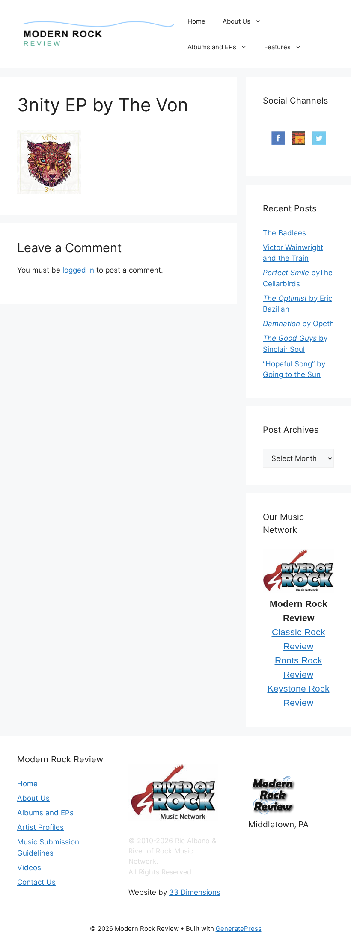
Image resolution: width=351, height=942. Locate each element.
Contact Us (36, 882)
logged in (78, 270)
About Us (236, 21)
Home (196, 21)
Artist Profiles (40, 827)
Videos (29, 867)
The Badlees (284, 233)
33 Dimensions (194, 892)
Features (277, 47)
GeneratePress (239, 928)
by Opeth (298, 323)
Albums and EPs (211, 47)
